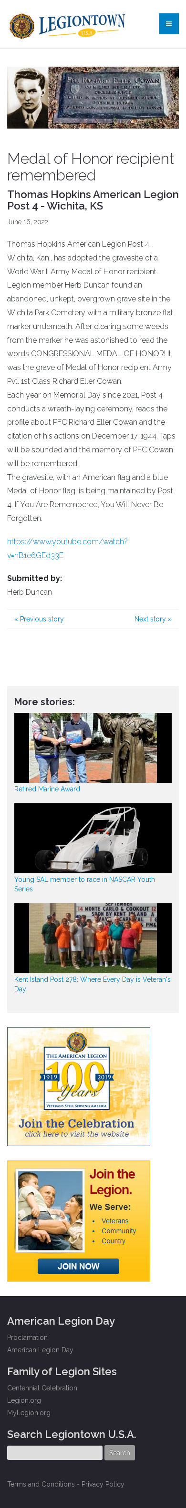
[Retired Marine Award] (93, 748)
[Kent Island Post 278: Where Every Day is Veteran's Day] (93, 938)
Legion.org (24, 1400)
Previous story (39, 619)
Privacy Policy (103, 1484)
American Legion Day (40, 1350)
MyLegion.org (29, 1413)
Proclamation (27, 1337)
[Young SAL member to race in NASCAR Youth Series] (93, 838)
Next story (153, 619)
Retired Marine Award (47, 789)
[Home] (68, 24)
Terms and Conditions (41, 1484)
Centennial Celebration (42, 1388)
